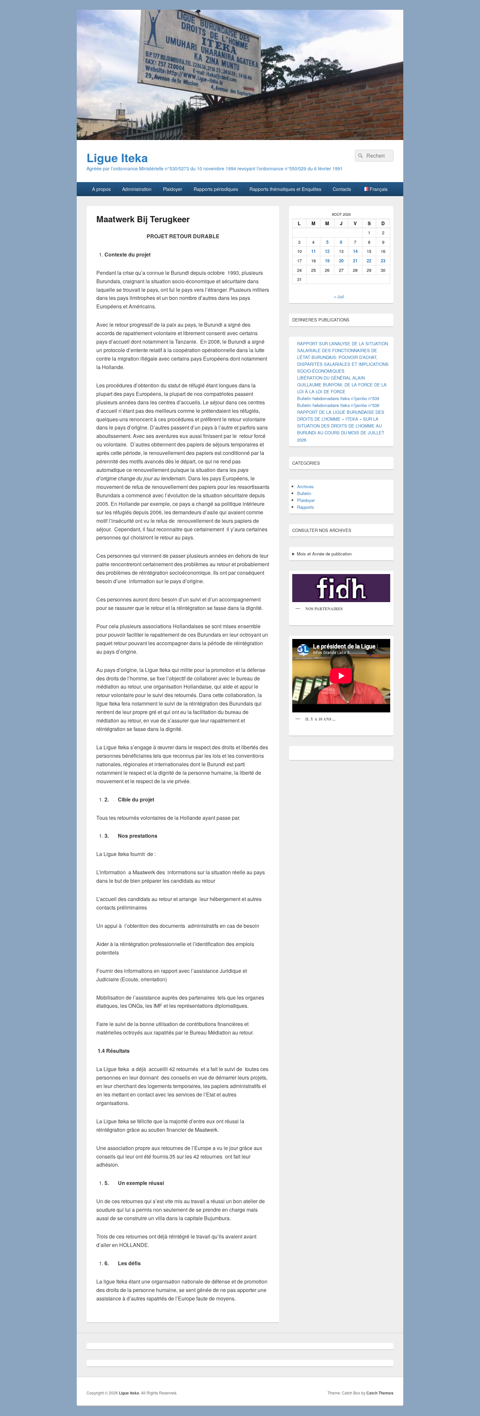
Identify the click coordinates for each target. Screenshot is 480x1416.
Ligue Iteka (117, 157)
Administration (137, 189)
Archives (305, 486)
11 (313, 251)
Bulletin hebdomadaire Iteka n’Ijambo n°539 (338, 398)
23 (383, 260)
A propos (101, 189)
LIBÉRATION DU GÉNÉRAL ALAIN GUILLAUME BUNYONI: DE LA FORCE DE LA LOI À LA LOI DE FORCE (342, 385)
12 (327, 251)
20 (341, 260)
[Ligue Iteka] (240, 138)
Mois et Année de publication (324, 554)
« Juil (339, 296)
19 (327, 260)
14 (355, 251)
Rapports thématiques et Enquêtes (285, 189)
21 (355, 260)
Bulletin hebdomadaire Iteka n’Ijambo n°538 (338, 405)
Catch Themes (379, 1393)
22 (369, 260)
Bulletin (304, 493)
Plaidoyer (172, 189)
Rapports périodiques (216, 189)
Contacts (342, 189)
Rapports (305, 507)
